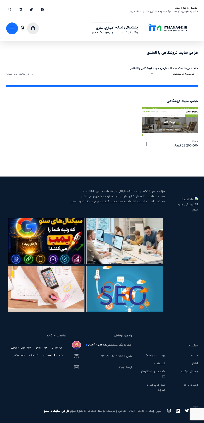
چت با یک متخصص (110, 345)
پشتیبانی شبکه (126, 27)
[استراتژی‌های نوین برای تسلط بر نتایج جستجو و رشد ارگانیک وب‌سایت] (125, 289)
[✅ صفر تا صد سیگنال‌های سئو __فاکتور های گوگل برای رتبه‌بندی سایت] (46, 289)
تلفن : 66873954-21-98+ (116, 356)
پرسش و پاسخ (155, 355)
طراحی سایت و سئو (56, 410)
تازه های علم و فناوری (155, 387)
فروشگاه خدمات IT (180, 68)
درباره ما (193, 355)
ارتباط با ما (191, 384)
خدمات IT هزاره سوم (186, 8)
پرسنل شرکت (189, 371)
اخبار (195, 363)
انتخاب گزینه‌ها (146, 144)
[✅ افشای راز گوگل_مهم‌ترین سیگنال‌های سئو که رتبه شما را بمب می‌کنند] (46, 241)
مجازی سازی (104, 28)
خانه (195, 68)
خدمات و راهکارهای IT (152, 374)
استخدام (159, 363)
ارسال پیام (125, 367)
